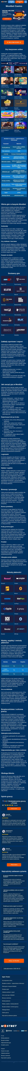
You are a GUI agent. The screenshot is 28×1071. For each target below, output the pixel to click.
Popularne (3, 63)
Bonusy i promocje (6, 998)
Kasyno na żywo (10, 63)
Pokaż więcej (14, 864)
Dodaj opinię (14, 808)
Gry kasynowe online (7, 980)
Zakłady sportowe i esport (8, 992)
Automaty (23, 63)
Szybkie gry (16, 63)
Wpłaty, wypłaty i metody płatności (10, 1003)
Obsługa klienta (6, 1009)
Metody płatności (6, 1001)
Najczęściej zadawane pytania (9, 1015)
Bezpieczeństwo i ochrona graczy (10, 1006)
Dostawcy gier (5, 989)
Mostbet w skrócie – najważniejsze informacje (13, 983)
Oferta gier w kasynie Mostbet (9, 986)
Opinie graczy (5, 1012)
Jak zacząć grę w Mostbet (8, 995)
